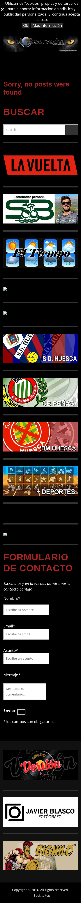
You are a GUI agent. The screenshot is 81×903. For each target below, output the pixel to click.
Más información (47, 25)
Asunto (10, 650)
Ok (25, 25)
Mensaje (11, 674)
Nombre (11, 598)
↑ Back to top (40, 895)
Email (8, 626)
